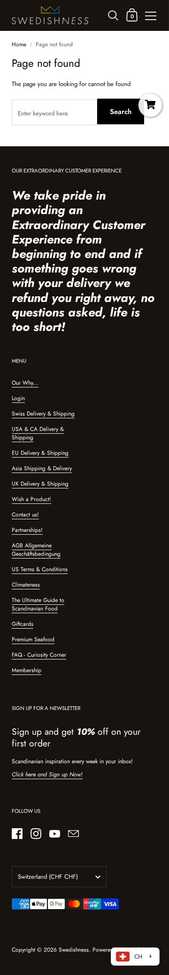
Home (19, 44)
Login (18, 398)
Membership (26, 670)
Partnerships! (27, 530)
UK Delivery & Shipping (40, 484)
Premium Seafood (33, 639)
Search (120, 112)
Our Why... (25, 383)
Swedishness (74, 950)
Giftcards (22, 624)
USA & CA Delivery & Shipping (38, 433)
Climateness (26, 585)
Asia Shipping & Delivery (42, 468)
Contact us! (25, 514)
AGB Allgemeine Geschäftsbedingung (36, 549)
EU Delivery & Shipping (40, 453)
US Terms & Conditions (40, 569)
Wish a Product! (31, 499)
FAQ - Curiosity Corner (39, 655)
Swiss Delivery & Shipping (43, 413)
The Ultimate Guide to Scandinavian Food (38, 604)
